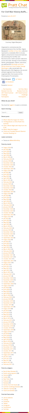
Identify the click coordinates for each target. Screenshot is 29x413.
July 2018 (6, 333)
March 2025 (6, 180)
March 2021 (6, 272)
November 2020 (8, 280)
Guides (5, 377)
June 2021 (6, 266)
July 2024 (6, 195)
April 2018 (6, 339)
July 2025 (6, 172)
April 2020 (6, 293)
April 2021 (6, 270)
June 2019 (6, 312)
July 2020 (6, 287)
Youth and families (9, 390)
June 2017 (6, 358)
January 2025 (7, 184)
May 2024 (6, 199)
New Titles (6, 379)
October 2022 (7, 236)
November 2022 (8, 234)
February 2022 (7, 251)
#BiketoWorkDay (15, 140)
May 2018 (6, 337)
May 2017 (6, 360)
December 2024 (8, 186)
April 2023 (6, 224)
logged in (12, 105)
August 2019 (7, 309)
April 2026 (6, 155)
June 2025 (6, 174)
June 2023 (6, 220)
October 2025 (7, 167)
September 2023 (8, 215)
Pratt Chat (17, 5)
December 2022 (8, 232)
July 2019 (6, 310)
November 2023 (8, 211)
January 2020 (7, 299)
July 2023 (6, 218)
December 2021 (8, 255)
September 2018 (8, 330)
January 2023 (7, 230)
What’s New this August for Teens (13, 120)
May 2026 (6, 153)
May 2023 (6, 222)
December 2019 (8, 301)
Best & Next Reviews (9, 371)
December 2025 (8, 163)
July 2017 (6, 356)
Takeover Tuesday (8, 389)
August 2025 (7, 170)
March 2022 (6, 249)
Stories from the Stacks (10, 385)
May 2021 (6, 268)
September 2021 (8, 261)
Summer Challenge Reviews (11, 387)
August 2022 (7, 239)
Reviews (5, 383)
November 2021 (8, 257)
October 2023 (7, 213)
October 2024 (7, 190)
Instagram (6, 405)
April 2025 (6, 178)
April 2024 (6, 201)
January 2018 (7, 345)
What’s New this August (10, 129)
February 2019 (7, 320)
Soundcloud (7, 407)
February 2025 (7, 182)
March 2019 (6, 318)
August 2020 (7, 285)
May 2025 (6, 176)
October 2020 (7, 282)
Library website (8, 398)
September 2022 (8, 238)
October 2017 (7, 351)
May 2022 (6, 245)
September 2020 (8, 284)
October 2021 (7, 259)
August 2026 (7, 147)
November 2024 (8, 188)
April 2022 (6, 247)
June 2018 (6, 335)
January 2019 (7, 322)
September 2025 (8, 168)
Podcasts (6, 381)
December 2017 (8, 347)
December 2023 (8, 209)
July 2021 (6, 264)
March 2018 (6, 341)
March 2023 (6, 226)
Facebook (6, 401)
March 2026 (6, 157)
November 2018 (8, 326)
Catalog (5, 399)
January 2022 (7, 253)
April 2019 (6, 316)
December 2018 (8, 324)
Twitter (5, 403)
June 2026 (6, 151)
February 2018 (7, 343)
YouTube (6, 409)
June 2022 (6, 243)
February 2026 (7, 159)
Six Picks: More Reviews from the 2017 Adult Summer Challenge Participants (22, 93)
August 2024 (7, 193)
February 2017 (7, 364)
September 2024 (8, 192)
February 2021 (7, 274)
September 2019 (8, 307)
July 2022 (6, 241)
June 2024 (6, 197)
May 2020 (6, 291)
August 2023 (7, 216)
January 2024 (7, 207)
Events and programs (9, 373)
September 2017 (8, 353)
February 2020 (7, 297)
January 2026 (7, 161)
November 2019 (8, 303)
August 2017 (7, 355)
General (9, 85)
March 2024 (6, 203)
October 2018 (7, 328)
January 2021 (7, 276)
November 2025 (8, 165)
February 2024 (7, 205)
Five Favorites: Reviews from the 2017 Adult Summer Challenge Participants (7, 93)
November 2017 (8, 349)
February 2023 (7, 228)
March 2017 (6, 362)
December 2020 (8, 278)
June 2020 (6, 289)
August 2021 (7, 262)
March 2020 (6, 295)
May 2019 (6, 314)
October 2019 (7, 305)
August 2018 (7, 332)
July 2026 (6, 149)
